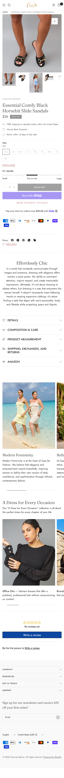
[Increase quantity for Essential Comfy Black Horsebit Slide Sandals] (14, 187)
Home (5, 12)
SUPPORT (6, 690)
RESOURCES (8, 676)
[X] (19, 240)
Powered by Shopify (52, 757)
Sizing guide (8, 165)
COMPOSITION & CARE (23, 330)
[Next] (54, 43)
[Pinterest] (24, 240)
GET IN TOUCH (9, 683)
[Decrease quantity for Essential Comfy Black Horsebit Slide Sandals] (5, 187)
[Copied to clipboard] (35, 240)
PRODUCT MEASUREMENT (24, 339)
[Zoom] (55, 21)
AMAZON (14, 362)
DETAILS (13, 320)
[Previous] (10, 43)
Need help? (11, 244)
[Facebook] (13, 240)
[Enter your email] (58, 717)
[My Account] (53, 5)
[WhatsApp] (30, 240)
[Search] (9, 5)
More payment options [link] (32, 203)
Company (7, 669)
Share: (5, 240)
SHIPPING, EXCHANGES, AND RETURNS (27, 350)
